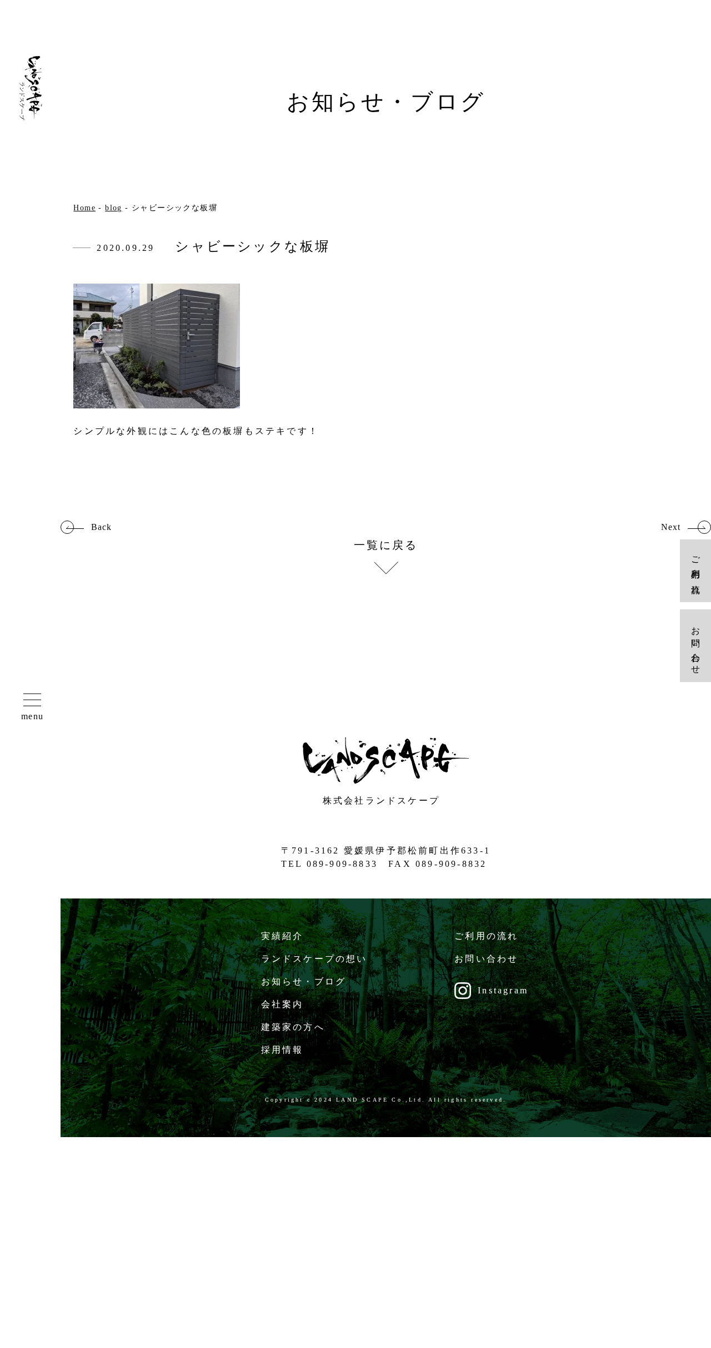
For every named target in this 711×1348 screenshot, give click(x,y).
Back (101, 527)
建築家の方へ (293, 1027)
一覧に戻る (386, 545)
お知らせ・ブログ (304, 981)
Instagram (503, 990)
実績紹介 (282, 936)
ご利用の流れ (486, 936)
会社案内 (282, 1004)
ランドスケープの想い (314, 958)
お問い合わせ (486, 958)
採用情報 (282, 1049)
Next (670, 527)
